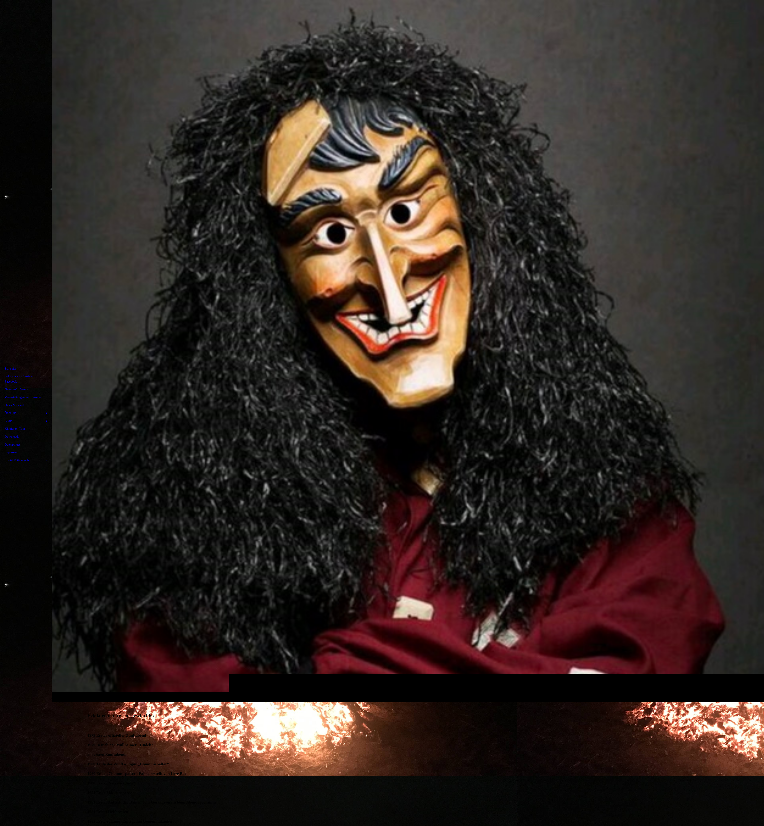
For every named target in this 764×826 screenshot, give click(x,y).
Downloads (12, 436)
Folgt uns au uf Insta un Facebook (19, 379)
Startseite (10, 368)
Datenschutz (12, 444)
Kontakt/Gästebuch (17, 460)
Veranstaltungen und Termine (23, 397)
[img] (408, 351)
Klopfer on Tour (15, 428)
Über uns (10, 413)
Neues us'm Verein (16, 389)
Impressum (11, 452)
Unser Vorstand (14, 405)
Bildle (8, 421)
